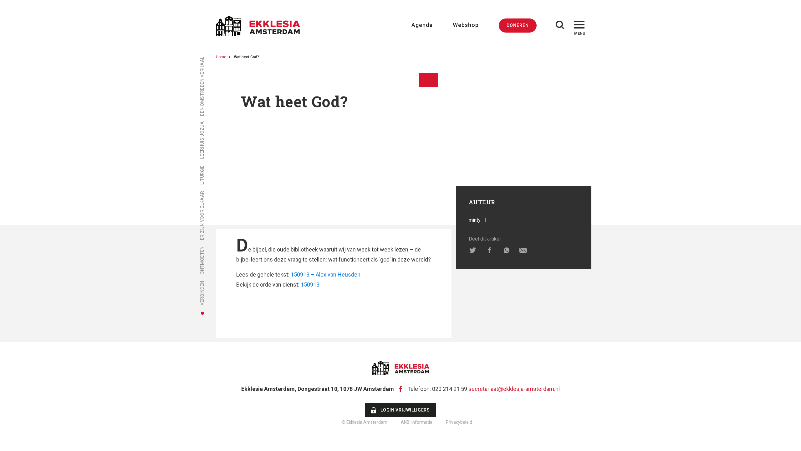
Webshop (466, 25)
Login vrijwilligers (405, 409)
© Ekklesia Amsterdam (364, 422)
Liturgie (202, 174)
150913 (310, 284)
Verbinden (202, 293)
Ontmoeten (202, 260)
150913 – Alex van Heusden (325, 274)
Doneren (518, 25)
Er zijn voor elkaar (202, 215)
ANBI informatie (416, 422)
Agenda (422, 25)
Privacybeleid (459, 422)
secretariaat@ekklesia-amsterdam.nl (514, 389)
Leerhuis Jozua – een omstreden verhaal (202, 107)
